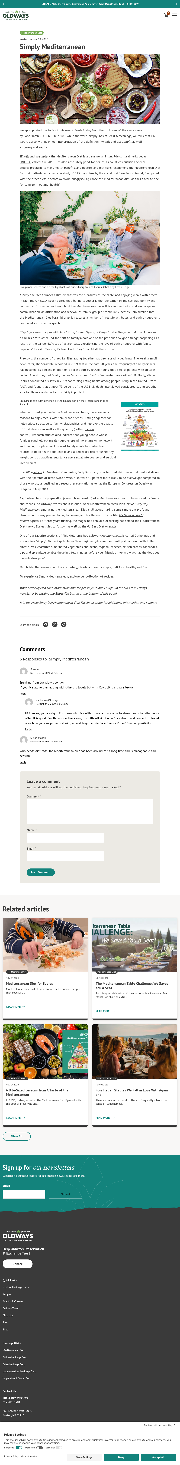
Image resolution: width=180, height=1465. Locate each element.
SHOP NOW (133, 3)
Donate (17, 1264)
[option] (90, 3)
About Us (8, 1315)
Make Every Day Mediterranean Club (56, 603)
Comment (34, 796)
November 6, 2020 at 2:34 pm (46, 741)
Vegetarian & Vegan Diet (17, 1378)
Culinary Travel (11, 1308)
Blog (5, 1322)
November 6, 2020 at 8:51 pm (52, 703)
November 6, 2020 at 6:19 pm (46, 673)
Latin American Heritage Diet (19, 1371)
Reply (23, 693)
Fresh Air (39, 338)
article (37, 472)
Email (31, 849)
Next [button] (176, 4)
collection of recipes (99, 576)
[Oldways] (16, 15)
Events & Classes (13, 1301)
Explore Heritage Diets (16, 1287)
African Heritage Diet (15, 1357)
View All (16, 1136)
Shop (5, 1329)
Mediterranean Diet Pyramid (44, 317)
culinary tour (82, 287)
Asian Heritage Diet (14, 1364)
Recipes (7, 1294)
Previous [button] (3, 4)
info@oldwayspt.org (15, 1397)
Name (32, 830)
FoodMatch (31, 136)
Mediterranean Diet (14, 1350)
